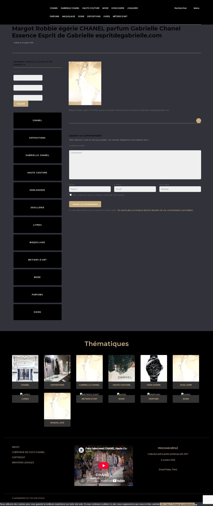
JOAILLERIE (132, 8)
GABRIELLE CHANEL (70, 8)
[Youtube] (187, 498)
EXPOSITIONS (93, 16)
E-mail (118, 185)
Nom (72, 185)
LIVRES (106, 16)
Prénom (17, 72)
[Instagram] (172, 498)
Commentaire (77, 146)
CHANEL (54, 8)
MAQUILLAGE (68, 16)
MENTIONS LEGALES (23, 462)
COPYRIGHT (18, 457)
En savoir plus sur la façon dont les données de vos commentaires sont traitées (155, 210)
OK (162, 504)
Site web (164, 185)
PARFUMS (54, 16)
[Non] (196, 504)
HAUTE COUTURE (90, 8)
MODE (105, 8)
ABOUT (16, 447)
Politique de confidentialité (183, 504)
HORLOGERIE (117, 8)
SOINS (81, 16)
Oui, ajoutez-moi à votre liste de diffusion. (98, 195)
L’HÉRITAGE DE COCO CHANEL (28, 452)
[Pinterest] (177, 498)
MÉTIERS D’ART (120, 16)
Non (167, 504)
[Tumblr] (182, 498)
